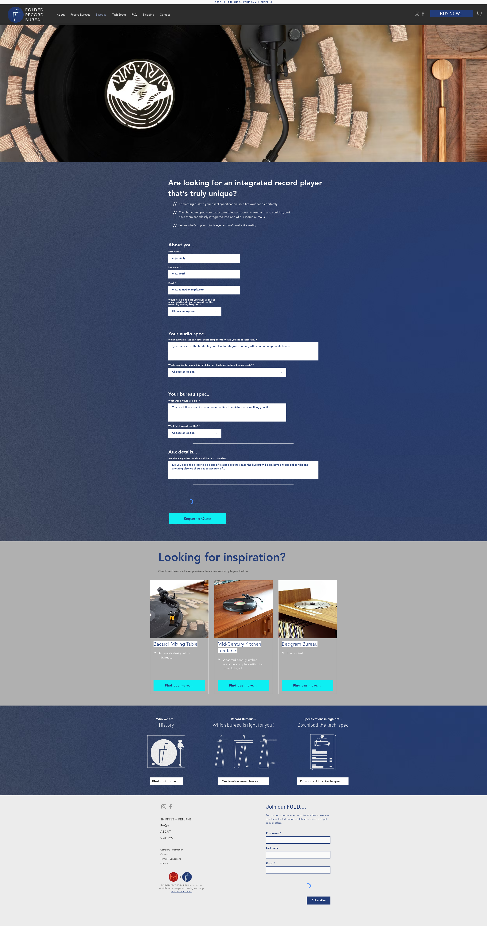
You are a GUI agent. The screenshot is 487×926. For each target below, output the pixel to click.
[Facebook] (423, 14)
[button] (479, 13)
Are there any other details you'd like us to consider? (197, 458)
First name (174, 251)
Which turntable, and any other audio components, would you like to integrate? (211, 339)
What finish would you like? (183, 426)
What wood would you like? (183, 400)
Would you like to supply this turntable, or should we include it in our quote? (210, 365)
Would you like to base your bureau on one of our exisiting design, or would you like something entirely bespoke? (191, 301)
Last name (173, 267)
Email (171, 283)
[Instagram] (417, 14)
